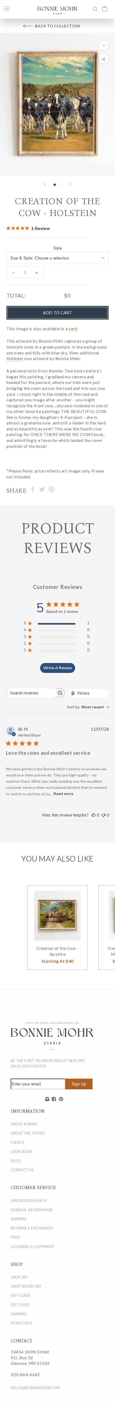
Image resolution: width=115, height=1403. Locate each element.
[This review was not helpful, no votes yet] (103, 815)
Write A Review (57, 668)
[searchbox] (30, 692)
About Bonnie (24, 1124)
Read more (63, 793)
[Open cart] (104, 8)
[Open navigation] (6, 8)
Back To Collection (57, 26)
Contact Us (22, 1170)
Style (57, 248)
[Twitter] (42, 489)
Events (17, 1142)
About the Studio (28, 1133)
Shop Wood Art (26, 1286)
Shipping (18, 1219)
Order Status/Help (29, 1201)
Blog (16, 1161)
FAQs (15, 1237)
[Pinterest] (51, 489)
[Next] (70, 184)
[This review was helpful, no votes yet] (93, 815)
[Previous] (44, 184)
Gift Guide (21, 1295)
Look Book (22, 1151)
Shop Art (19, 1277)
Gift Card (20, 1305)
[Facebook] (33, 489)
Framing (19, 1314)
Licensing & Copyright (33, 1246)
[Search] (95, 8)
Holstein (14, 358)
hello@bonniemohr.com (35, 1388)
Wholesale (22, 1323)
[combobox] (88, 707)
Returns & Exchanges (32, 1228)
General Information (32, 1210)
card (73, 328)
